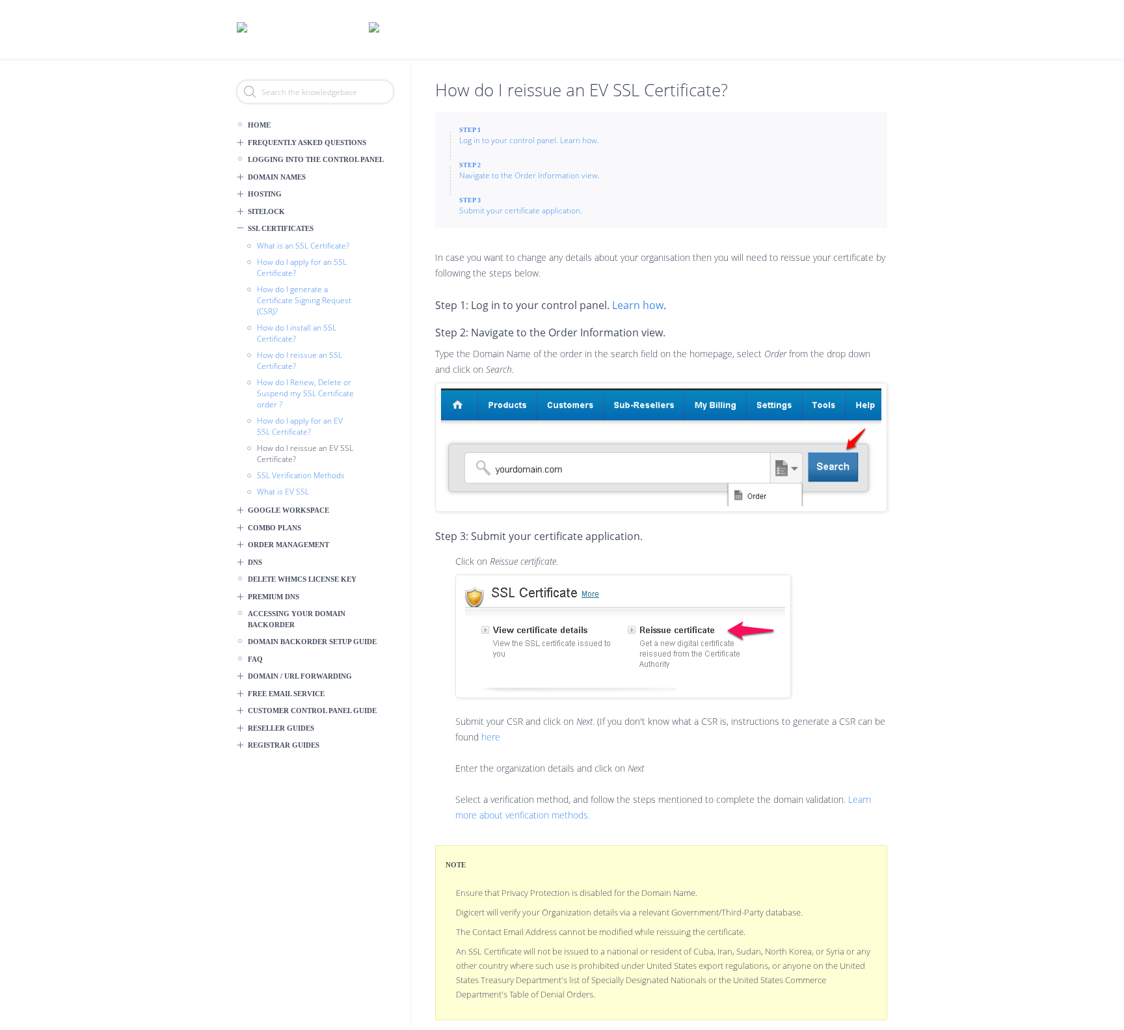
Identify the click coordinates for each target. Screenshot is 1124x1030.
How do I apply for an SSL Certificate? (302, 267)
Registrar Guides (283, 745)
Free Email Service (286, 694)
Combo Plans (274, 528)
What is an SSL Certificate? (303, 245)
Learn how (637, 305)
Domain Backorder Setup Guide (312, 641)
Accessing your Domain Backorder (296, 619)
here (490, 737)
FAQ (255, 659)
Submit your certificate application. (520, 210)
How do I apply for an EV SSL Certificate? (300, 426)
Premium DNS (273, 597)
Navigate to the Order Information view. (529, 175)
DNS (255, 562)
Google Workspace (288, 510)
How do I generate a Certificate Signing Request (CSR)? (304, 300)
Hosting (265, 194)
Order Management (288, 545)
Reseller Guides (281, 728)
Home (259, 125)
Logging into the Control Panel (316, 159)
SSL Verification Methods (301, 475)
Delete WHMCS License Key (302, 579)
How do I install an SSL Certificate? (296, 333)
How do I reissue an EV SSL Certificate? (305, 453)
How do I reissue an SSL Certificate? (299, 360)
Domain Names (277, 177)
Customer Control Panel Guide (312, 710)
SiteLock (266, 211)
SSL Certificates (281, 228)
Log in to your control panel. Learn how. (529, 140)
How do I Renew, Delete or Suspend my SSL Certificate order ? (305, 393)
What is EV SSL (283, 491)
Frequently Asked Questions (307, 142)
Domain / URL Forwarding (300, 676)
